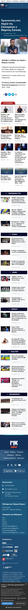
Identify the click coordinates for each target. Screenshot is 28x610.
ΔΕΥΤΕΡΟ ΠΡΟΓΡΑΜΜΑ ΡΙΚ (10, 528)
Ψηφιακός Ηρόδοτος (10, 458)
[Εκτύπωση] (16, 94)
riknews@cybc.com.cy (11, 489)
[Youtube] (19, 465)
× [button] (26, 584)
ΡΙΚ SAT (4, 524)
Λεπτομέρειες (17, 595)
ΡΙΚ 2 (3, 520)
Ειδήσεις (12, 452)
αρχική (3, 1)
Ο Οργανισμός (6, 507)
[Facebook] (8, 465)
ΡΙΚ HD (4, 522)
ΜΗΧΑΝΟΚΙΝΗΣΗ (14, 394)
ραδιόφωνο (23, 1)
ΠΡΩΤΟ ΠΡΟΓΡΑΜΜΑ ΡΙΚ (9, 526)
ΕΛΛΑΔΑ (14, 234)
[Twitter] (11, 465)
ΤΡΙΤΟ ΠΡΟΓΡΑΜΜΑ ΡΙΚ (9, 530)
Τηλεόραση (20, 452)
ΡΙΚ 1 (3, 518)
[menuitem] (5, 6)
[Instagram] (15, 465)
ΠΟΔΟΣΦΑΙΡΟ (23, 38)
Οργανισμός (20, 458)
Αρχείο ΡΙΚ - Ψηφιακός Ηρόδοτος (11, 509)
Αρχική (7, 452)
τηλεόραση (15, 1)
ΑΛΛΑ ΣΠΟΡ (14, 352)
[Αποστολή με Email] (12, 94)
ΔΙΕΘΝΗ (14, 272)
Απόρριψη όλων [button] (20, 603)
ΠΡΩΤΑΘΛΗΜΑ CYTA (14, 193)
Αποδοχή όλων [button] (7, 603)
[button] (14, 607)
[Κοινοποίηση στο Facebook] (6, 94)
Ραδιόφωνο (10, 455)
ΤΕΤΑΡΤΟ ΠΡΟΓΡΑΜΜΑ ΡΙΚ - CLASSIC (13, 532)
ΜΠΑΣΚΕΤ (15, 309)
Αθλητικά (18, 455)
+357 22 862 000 (9, 485)
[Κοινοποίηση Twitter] (9, 94)
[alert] (14, 596)
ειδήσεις (8, 1)
